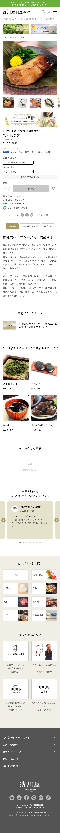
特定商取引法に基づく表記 (23, 812)
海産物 (12, 37)
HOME (5, 37)
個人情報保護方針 (40, 812)
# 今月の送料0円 (46, 19)
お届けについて (10, 157)
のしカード (9, 167)
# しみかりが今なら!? (30, 19)
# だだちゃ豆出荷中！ (11, 19)
